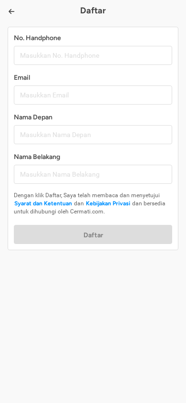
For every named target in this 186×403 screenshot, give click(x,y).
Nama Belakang (37, 157)
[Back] (11, 11)
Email (22, 78)
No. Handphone (37, 38)
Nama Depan (33, 117)
